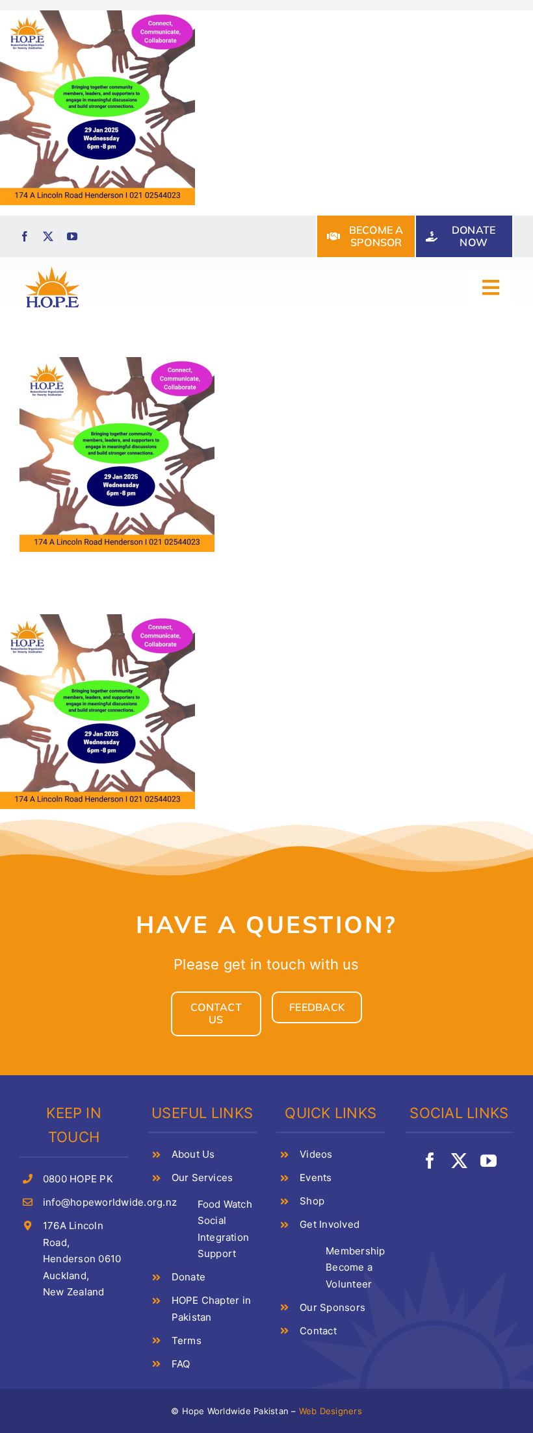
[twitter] (48, 236)
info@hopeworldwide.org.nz (110, 1202)
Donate (188, 1277)
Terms (187, 1340)
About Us (193, 1154)
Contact (318, 1331)
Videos (316, 1154)
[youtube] (72, 236)
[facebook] (25, 236)
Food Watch (225, 1204)
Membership (355, 1251)
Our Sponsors (332, 1307)
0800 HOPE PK (78, 1179)
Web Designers (330, 1411)
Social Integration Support (224, 1237)
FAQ (181, 1364)
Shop (312, 1201)
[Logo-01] (52, 268)
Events (316, 1177)
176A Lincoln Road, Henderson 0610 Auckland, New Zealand (82, 1258)
